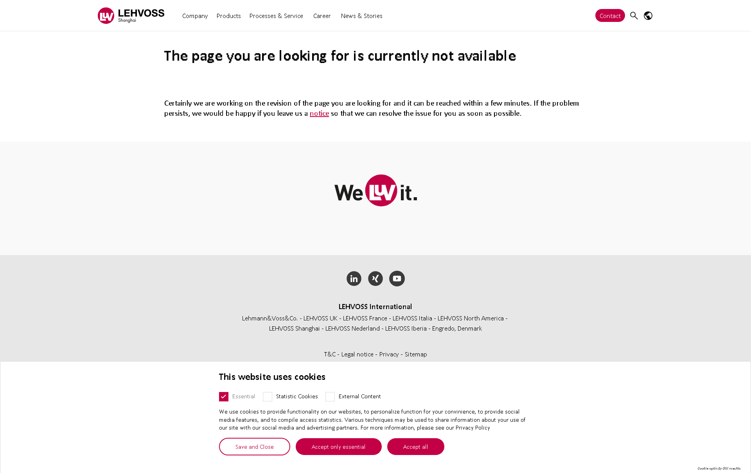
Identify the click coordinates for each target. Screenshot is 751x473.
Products (229, 15)
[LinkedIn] (354, 278)
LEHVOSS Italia (412, 318)
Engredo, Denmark (457, 328)
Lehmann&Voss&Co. (270, 318)
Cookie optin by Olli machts (719, 468)
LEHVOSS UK (321, 318)
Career (322, 15)
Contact (610, 15)
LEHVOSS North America (471, 318)
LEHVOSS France (365, 318)
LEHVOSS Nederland (352, 328)
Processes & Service (276, 15)
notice (319, 113)
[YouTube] (397, 278)
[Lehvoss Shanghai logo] (131, 15)
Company (195, 15)
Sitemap (416, 354)
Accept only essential (339, 446)
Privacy (390, 354)
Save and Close (254, 446)
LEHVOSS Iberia (406, 328)
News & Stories (362, 15)
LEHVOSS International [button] (375, 306)
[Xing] (375, 278)
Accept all (415, 446)
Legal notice (358, 354)
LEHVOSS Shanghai (294, 328)
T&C (330, 354)
